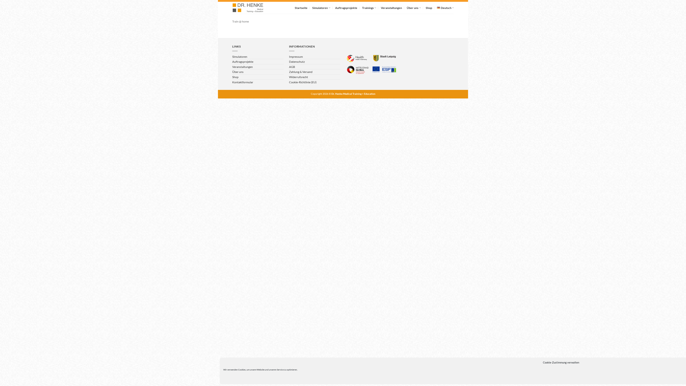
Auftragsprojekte (346, 7)
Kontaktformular (242, 82)
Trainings (368, 7)
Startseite (301, 7)
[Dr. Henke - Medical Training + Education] (252, 8)
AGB (292, 66)
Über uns (412, 7)
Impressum (296, 56)
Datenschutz (297, 61)
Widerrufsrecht (298, 77)
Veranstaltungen (391, 7)
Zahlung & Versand (300, 71)
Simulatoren (320, 7)
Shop (429, 7)
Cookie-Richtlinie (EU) (303, 82)
